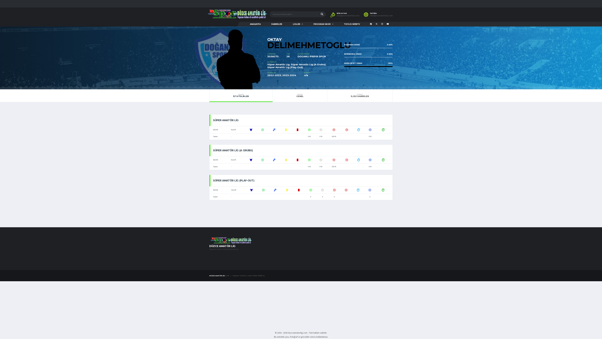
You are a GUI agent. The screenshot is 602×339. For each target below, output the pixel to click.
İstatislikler (241, 96)
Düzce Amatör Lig (217, 276)
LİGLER (296, 24)
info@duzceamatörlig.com (348, 16)
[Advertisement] (301, 304)
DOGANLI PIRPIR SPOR (312, 56)
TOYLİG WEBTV (352, 24)
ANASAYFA (255, 24)
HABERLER (276, 24)
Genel (300, 96)
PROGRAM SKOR (322, 24)
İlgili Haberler (360, 96)
